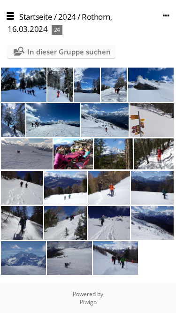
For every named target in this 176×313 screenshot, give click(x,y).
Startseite (35, 16)
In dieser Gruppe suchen (69, 51)
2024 (67, 16)
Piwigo (88, 302)
